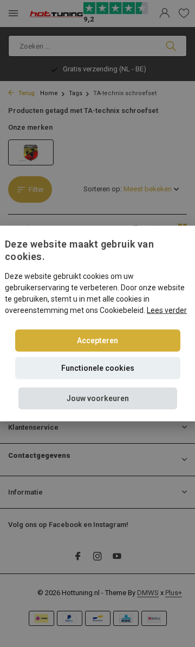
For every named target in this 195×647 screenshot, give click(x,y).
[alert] (97, 323)
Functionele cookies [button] (97, 368)
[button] (97, 399)
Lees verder (167, 310)
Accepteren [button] (97, 340)
